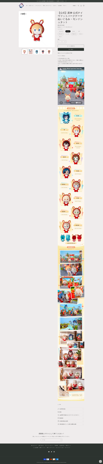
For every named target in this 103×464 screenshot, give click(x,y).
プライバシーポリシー (49, 445)
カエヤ (74, 31)
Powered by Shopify (63, 462)
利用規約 (56, 445)
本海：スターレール (51, 447)
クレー (61, 37)
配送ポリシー (68, 445)
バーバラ (68, 34)
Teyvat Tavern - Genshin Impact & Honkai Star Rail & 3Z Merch (49, 462)
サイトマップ (67, 447)
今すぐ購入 (70, 49)
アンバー (61, 34)
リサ (79, 31)
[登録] (61, 440)
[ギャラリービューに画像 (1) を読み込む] (24, 51)
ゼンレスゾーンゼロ (60, 447)
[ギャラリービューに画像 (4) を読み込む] (43, 51)
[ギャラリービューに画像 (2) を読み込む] (30, 51)
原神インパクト (42, 447)
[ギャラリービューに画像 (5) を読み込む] (49, 51)
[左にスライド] (20, 51)
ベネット (81, 34)
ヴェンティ (61, 31)
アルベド (74, 34)
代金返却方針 (62, 445)
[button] (31, 5)
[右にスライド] (53, 51)
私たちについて (34, 445)
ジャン (68, 31)
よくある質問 (35, 447)
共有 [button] (60, 404)
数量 (58, 39)
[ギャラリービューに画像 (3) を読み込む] (37, 51)
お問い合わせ (41, 445)
